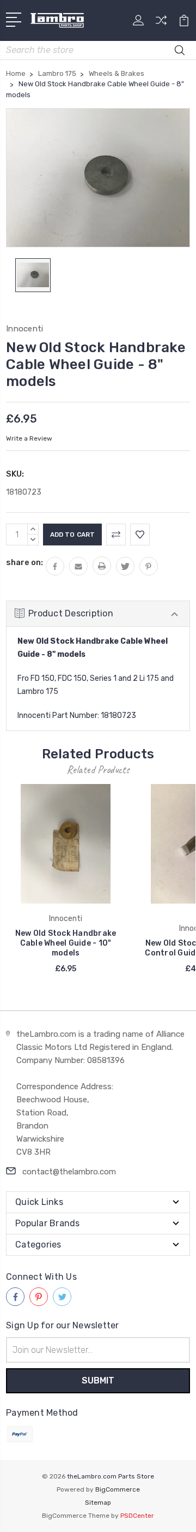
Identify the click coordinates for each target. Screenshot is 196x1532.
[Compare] (161, 23)
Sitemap (98, 1502)
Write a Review (29, 438)
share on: (24, 562)
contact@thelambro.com (69, 1172)
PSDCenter (137, 1515)
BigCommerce (117, 1489)
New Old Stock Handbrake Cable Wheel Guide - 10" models (66, 943)
